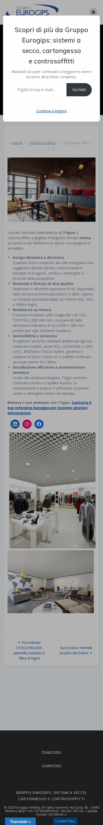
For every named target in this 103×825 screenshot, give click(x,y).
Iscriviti (79, 89)
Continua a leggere (51, 111)
